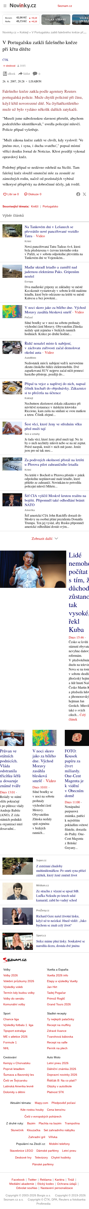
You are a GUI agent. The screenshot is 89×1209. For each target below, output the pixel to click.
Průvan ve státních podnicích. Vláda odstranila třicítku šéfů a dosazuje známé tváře (10, 768)
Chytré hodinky (61, 1157)
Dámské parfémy (47, 1150)
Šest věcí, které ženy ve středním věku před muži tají (53, 426)
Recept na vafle (57, 1042)
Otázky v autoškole (59, 1086)
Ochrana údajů (67, 1183)
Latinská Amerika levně (18, 1086)
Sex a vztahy (32, 434)
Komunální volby (14, 1004)
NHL (6, 1048)
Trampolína (72, 1123)
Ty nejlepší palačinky (60, 1019)
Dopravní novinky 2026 (62, 1074)
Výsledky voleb (13, 987)
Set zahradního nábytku (59, 1130)
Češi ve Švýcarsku (15, 1080)
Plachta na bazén (50, 1123)
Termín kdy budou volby (19, 992)
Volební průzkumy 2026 (18, 981)
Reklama (46, 1179)
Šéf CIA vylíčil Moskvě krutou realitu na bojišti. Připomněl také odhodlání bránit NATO (55, 500)
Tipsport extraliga (14, 1030)
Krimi (28, 241)
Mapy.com (41, 1102)
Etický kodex (45, 1183)
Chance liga (11, 1019)
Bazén (31, 1123)
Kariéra (59, 1179)
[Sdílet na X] (84, 194)
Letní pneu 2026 (58, 1063)
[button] (12, 230)
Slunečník (17, 1130)
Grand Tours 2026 (59, 1004)
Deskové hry (23, 1157)
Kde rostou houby (32, 1109)
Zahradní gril (36, 1137)
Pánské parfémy (43, 1164)
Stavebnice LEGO (21, 1150)
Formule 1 (10, 1042)
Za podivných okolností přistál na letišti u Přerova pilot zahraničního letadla (54, 462)
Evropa (29, 281)
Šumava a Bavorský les (18, 1074)
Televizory (41, 1157)
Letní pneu (69, 1150)
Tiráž (71, 1179)
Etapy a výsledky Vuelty (62, 981)
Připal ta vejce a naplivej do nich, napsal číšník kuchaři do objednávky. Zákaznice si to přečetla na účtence (55, 388)
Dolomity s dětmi (14, 1092)
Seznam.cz (65, 5)
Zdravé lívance (56, 1030)
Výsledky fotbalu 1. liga (18, 1025)
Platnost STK (55, 1092)
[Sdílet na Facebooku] (78, 194)
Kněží (34, 206)
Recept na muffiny (59, 1025)
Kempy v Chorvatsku (16, 1063)
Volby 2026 (10, 975)
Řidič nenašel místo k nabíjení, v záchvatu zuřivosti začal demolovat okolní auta (52, 348)
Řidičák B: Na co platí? (62, 1080)
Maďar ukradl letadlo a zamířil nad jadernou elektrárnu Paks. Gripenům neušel (52, 272)
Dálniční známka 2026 (61, 1069)
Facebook (18, 1179)
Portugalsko (50, 206)
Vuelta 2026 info (57, 975)
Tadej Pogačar (56, 992)
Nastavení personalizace (57, 1188)
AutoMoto (30, 357)
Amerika (30, 510)
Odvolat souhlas (26, 1188)
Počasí (29, 317)
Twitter (32, 1179)
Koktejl (29, 398)
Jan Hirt (52, 987)
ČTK (5, 60)
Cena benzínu (56, 1109)
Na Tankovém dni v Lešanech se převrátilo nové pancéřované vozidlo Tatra (52, 231)
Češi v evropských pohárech (42, 1116)
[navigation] (5, 5)
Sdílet (26, 74)
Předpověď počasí (64, 1102)
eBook (11, 74)
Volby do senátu (13, 998)
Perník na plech (57, 1048)
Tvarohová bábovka (60, 1036)
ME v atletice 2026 (15, 1036)
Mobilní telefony (59, 1143)
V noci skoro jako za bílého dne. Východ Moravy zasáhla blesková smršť (55, 309)
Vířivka (52, 1137)
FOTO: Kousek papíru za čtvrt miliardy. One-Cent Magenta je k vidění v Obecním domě (74, 773)
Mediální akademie (21, 1183)
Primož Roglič (56, 998)
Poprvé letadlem (14, 1069)
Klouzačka (33, 1130)
